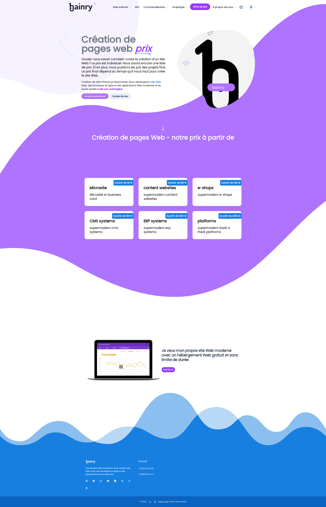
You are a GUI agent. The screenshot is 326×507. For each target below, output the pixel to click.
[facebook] (94, 481)
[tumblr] (87, 488)
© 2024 (143, 501)
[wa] (101, 481)
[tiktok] (129, 481)
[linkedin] (115, 481)
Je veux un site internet (95, 96)
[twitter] (122, 481)
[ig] (243, 7)
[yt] (108, 481)
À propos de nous (120, 96)
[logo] (80, 7)
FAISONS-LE (168, 369)
